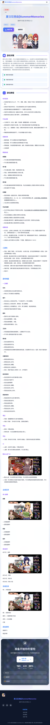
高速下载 (25, 716)
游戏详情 (25, 712)
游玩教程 (25, 714)
